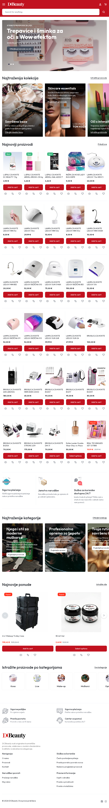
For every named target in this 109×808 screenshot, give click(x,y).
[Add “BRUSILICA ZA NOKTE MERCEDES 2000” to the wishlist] (40, 408)
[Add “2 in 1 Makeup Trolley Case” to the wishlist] (34, 655)
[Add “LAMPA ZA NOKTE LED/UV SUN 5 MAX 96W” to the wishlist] (61, 301)
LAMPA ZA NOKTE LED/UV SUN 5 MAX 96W (53, 284)
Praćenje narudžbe (10, 778)
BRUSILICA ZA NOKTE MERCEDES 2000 (33, 390)
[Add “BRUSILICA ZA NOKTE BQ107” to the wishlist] (61, 408)
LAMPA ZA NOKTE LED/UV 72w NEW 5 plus (95, 177)
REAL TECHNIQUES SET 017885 (95, 444)
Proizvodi (6, 762)
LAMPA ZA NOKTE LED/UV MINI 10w (73, 229)
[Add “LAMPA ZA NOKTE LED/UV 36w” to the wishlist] (40, 247)
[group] (75, 161)
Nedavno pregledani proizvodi (69, 767)
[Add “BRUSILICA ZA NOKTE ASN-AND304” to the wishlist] (19, 408)
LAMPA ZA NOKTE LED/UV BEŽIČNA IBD (75, 283)
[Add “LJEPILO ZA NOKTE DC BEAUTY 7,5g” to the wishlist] (19, 193)
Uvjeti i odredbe (63, 778)
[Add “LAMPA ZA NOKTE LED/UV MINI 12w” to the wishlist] (61, 247)
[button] (8, 64)
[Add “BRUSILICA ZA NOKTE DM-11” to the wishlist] (61, 462)
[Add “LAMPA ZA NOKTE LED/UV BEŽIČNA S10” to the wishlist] (40, 301)
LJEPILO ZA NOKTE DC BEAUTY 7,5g (11, 175)
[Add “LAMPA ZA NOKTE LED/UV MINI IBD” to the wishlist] (19, 301)
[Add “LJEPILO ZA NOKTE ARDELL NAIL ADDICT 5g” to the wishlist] (61, 193)
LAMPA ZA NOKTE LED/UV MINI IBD (10, 283)
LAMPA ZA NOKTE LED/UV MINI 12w (52, 229)
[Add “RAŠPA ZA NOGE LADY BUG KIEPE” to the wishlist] (82, 193)
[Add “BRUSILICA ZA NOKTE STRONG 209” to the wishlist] (40, 462)
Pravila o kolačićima (65, 786)
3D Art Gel (60, 636)
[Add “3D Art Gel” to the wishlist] (88, 655)
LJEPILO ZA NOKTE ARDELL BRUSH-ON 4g (33, 175)
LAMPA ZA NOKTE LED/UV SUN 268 (52, 337)
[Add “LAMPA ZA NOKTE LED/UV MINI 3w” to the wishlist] (19, 247)
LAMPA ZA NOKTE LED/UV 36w (31, 229)
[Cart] (105, 4)
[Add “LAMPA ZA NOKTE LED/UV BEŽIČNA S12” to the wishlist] (40, 354)
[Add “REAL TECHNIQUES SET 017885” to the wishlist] (103, 462)
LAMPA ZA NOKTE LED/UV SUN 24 (73, 337)
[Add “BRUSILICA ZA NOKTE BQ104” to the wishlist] (19, 462)
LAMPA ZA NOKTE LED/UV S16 (94, 283)
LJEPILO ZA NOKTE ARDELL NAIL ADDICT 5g (54, 177)
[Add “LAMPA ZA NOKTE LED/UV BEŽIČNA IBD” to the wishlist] (82, 301)
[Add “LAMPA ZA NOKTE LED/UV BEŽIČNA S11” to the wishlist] (19, 354)
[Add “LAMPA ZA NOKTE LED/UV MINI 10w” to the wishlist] (82, 247)
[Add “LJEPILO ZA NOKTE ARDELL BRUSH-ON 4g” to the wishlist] (40, 193)
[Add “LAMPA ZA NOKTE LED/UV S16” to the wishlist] (103, 301)
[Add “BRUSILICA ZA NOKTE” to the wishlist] (103, 354)
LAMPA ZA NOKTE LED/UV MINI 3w (10, 229)
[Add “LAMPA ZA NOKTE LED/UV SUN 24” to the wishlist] (82, 354)
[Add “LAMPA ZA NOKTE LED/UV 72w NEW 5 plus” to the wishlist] (103, 193)
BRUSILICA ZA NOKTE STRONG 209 (33, 444)
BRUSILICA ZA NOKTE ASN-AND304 (12, 390)
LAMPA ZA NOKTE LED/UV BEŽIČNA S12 (33, 337)
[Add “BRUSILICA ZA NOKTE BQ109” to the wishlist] (103, 408)
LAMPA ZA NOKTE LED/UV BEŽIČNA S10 (33, 283)
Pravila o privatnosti (65, 782)
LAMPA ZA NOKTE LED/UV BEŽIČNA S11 (11, 337)
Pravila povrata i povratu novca (70, 762)
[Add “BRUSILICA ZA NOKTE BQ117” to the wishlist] (82, 408)
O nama (5, 758)
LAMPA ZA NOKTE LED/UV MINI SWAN (95, 229)
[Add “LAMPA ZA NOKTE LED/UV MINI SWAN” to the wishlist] (103, 247)
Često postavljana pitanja (67, 758)
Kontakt (5, 767)
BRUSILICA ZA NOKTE (96, 336)
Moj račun (6, 782)
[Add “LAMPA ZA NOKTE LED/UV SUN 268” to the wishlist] (61, 354)
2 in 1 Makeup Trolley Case (13, 636)
